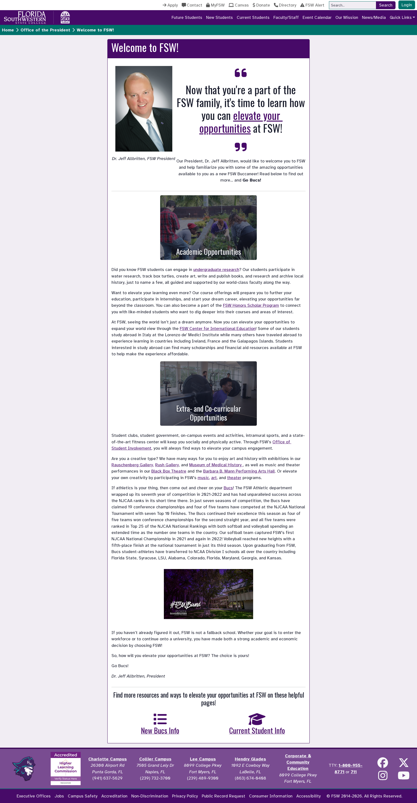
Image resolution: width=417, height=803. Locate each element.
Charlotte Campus (107, 759)
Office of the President (45, 30)
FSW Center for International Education (218, 328)
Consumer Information (270, 796)
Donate (263, 5)
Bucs (228, 487)
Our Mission (346, 17)
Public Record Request (223, 796)
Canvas (242, 5)
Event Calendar (317, 17)
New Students (219, 17)
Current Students (253, 17)
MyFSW (218, 5)
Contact (194, 5)
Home (8, 30)
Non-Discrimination (149, 796)
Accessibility (308, 796)
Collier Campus (155, 759)
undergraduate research (216, 269)
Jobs (59, 796)
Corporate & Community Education (298, 762)
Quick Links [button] (401, 17)
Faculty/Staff (286, 17)
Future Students (187, 17)
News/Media (374, 17)
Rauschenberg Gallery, (132, 464)
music (203, 477)
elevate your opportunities (241, 121)
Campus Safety (82, 796)
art (214, 477)
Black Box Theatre (168, 471)
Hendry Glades (250, 759)
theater (234, 477)
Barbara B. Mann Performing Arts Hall (239, 471)
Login (407, 4)
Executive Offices (34, 796)
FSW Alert (315, 5)
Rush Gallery (167, 464)
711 (354, 771)
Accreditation (114, 796)
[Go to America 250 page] (65, 16)
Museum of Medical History (215, 464)
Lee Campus (203, 759)
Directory (287, 5)
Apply (172, 5)
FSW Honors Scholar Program (251, 305)
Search (385, 5)
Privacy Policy (185, 796)
